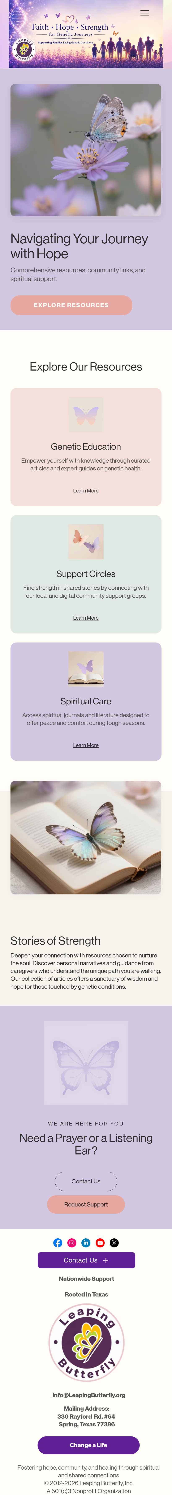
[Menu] (145, 13)
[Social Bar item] (57, 1242)
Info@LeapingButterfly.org (88, 1395)
